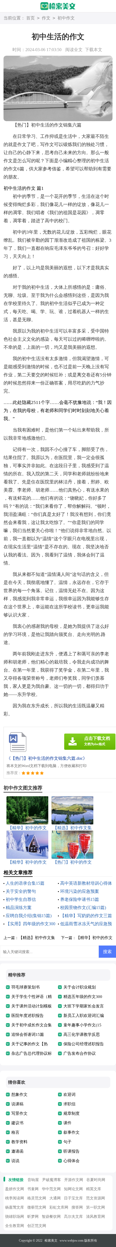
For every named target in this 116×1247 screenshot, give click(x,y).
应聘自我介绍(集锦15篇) (29, 915)
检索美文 (51, 1240)
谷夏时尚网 (95, 1180)
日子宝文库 (73, 1198)
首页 (30, 18)
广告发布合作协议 (79, 1053)
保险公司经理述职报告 (83, 1044)
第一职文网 (95, 1207)
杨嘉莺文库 (14, 1207)
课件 (67, 1123)
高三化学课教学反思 (81, 1034)
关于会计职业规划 (79, 987)
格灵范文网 (36, 1198)
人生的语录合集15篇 (25, 883)
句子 (67, 1142)
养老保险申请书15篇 (79, 899)
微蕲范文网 (36, 1207)
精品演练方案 (19, 907)
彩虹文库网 (58, 1207)
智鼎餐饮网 (51, 1217)
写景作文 (19, 1113)
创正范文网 (36, 1226)
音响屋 (33, 1180)
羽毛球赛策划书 (25, 987)
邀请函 (17, 1151)
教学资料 (19, 1142)
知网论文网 (73, 1189)
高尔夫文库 (73, 1217)
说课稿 (17, 1104)
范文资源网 (95, 1198)
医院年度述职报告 (27, 1015)
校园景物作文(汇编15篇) (83, 907)
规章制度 (71, 1113)
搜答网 (77, 1207)
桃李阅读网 (14, 1198)
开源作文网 (73, 1180)
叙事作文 (71, 1132)
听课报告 (71, 1151)
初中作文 (66, 18)
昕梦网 (33, 1217)
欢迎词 (69, 1094)
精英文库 (93, 1189)
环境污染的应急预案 (79, 891)
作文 (46, 18)
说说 (15, 1161)
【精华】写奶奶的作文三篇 (86, 915)
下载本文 (93, 49)
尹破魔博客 (51, 1180)
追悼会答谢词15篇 (27, 1034)
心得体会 (71, 1161)
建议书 (17, 1123)
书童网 (33, 1189)
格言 (15, 1132)
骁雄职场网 (14, 1217)
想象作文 (19, 1094)
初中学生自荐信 (21, 899)
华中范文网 (51, 1189)
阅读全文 (74, 49)
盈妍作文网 (14, 1189)
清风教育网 (95, 1217)
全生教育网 (14, 1226)
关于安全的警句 (21, 891)
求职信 (69, 1104)
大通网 (55, 1198)
